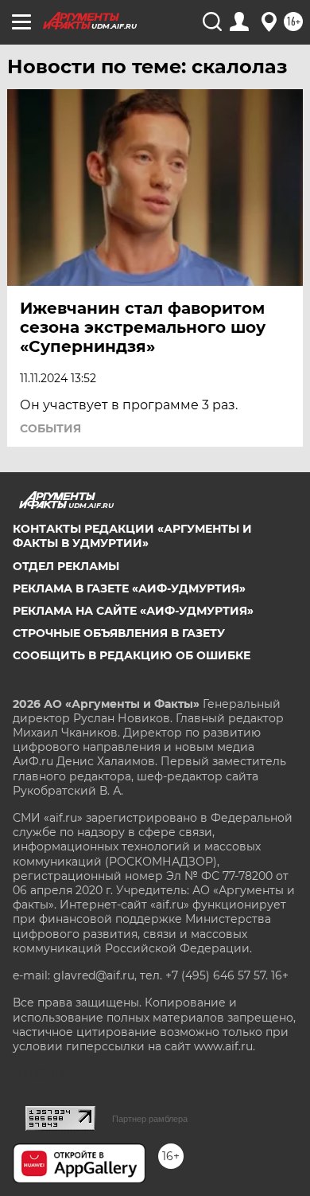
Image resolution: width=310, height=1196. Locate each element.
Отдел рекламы (66, 566)
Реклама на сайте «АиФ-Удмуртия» (133, 611)
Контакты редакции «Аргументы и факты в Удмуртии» (132, 536)
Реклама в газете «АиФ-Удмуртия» (129, 588)
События (50, 428)
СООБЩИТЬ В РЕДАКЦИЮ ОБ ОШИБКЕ (131, 655)
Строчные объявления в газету (119, 633)
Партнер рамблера (150, 1119)
